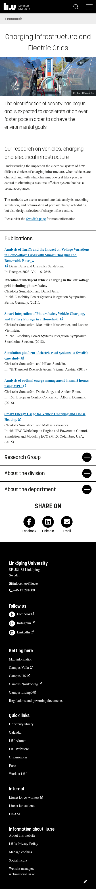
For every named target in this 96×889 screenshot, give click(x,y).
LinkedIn (23, 632)
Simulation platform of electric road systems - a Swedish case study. (46, 355)
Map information (20, 659)
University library (21, 724)
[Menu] (89, 6)
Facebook (24, 614)
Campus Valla (19, 667)
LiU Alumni (17, 740)
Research (14, 19)
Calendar (15, 732)
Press (12, 765)
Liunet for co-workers (24, 797)
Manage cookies (20, 851)
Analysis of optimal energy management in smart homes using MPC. (46, 383)
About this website (22, 835)
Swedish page (36, 218)
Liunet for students (22, 805)
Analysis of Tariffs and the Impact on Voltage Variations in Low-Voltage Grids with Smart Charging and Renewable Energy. (46, 255)
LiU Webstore (19, 748)
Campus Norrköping (23, 684)
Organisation (18, 757)
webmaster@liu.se (22, 874)
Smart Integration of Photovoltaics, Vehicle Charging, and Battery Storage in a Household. (44, 316)
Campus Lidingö (21, 692)
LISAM (14, 813)
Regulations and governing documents (36, 700)
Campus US (17, 675)
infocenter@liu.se (25, 583)
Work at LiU (18, 773)
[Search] (76, 6)
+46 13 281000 (24, 590)
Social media (18, 860)
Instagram (24, 622)
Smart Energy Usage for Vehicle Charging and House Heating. (45, 416)
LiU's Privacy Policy (23, 843)
